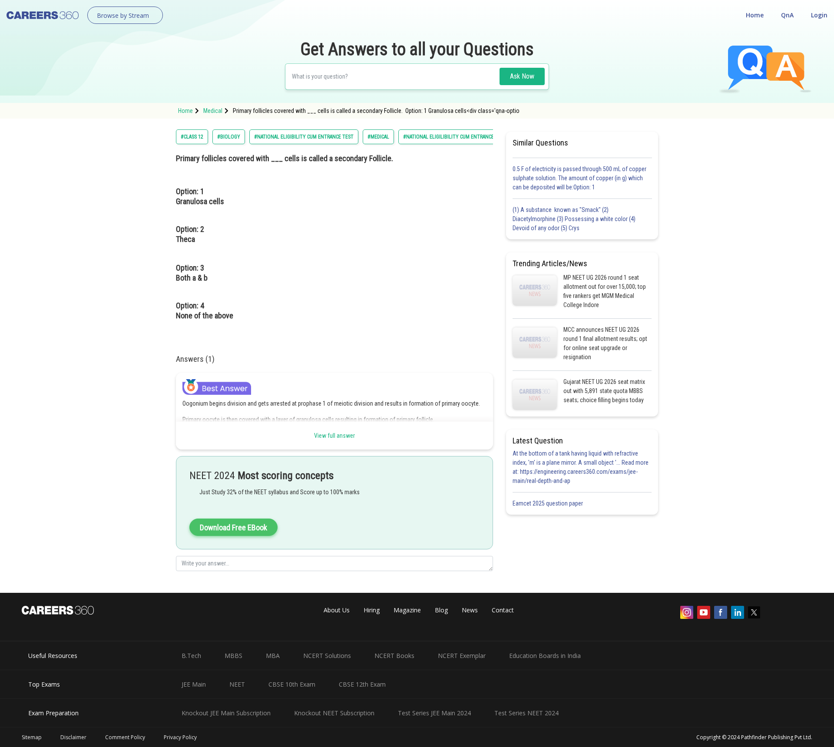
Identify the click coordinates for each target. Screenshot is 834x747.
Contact (503, 610)
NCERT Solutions (327, 655)
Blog (441, 610)
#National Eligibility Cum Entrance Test (304, 137)
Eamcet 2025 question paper (548, 503)
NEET (237, 684)
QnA (787, 15)
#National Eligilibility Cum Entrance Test (454, 137)
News (470, 610)
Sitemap (32, 737)
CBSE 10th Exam (291, 684)
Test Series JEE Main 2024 (434, 713)
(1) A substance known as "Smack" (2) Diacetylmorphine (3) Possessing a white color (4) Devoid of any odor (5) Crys (574, 218)
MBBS (233, 655)
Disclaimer (73, 737)
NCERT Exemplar (462, 655)
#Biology (228, 137)
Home (755, 15)
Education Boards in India (545, 655)
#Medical (378, 137)
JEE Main (194, 684)
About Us (337, 610)
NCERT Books (394, 655)
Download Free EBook (233, 527)
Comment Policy (125, 737)
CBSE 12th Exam (362, 684)
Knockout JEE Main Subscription (226, 713)
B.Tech (191, 655)
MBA (273, 655)
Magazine (407, 610)
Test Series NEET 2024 (526, 713)
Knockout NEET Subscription (334, 713)
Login (819, 15)
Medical (212, 110)
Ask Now (522, 76)
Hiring (372, 610)
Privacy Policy (180, 737)
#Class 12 (192, 137)
